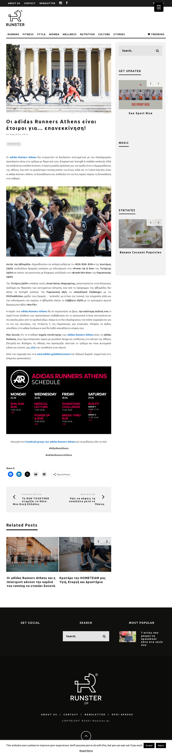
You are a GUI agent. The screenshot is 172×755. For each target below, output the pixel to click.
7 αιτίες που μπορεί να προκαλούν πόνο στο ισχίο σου (152, 638)
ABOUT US (14, 3)
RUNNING (13, 34)
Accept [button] (149, 745)
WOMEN (54, 34)
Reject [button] (161, 745)
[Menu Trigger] (158, 7)
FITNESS (28, 34)
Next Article (88, 494)
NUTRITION (87, 34)
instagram (63, 3)
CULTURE (104, 34)
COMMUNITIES (13, 144)
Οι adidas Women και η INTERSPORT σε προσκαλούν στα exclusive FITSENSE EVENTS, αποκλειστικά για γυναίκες (29, 585)
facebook (69, 3)
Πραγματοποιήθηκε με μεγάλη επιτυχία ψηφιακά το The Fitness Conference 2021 (140, 118)
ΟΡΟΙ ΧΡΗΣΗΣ (122, 714)
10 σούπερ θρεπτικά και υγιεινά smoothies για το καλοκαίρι (140, 255)
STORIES (119, 34)
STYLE (41, 34)
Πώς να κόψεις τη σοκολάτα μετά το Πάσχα (86, 501)
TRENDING (157, 34)
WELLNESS (70, 34)
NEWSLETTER (47, 3)
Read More (86, 750)
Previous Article (32, 494)
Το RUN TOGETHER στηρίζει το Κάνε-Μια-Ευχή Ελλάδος (31, 501)
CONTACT (29, 3)
